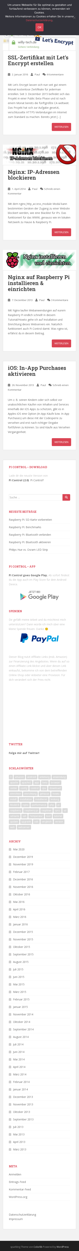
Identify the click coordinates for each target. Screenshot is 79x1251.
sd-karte (14, 816)
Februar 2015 (21, 999)
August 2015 (21, 962)
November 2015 (23, 939)
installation (26, 799)
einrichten (15, 793)
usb (36, 821)
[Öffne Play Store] (39, 594)
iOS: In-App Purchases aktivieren (37, 370)
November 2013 (23, 1104)
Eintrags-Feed (17, 1182)
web (12, 827)
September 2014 (23, 1029)
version (59, 821)
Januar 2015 (20, 1007)
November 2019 (23, 864)
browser (55, 782)
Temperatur (36, 816)
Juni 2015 (18, 977)
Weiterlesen (61, 126)
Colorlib (38, 1246)
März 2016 (19, 917)
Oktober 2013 (21, 1112)
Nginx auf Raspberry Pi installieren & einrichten (39, 283)
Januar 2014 (20, 1089)
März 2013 (19, 1149)
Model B (14, 804)
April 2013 (19, 1142)
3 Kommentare (59, 300)
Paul (37, 74)
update (14, 821)
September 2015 (23, 954)
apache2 (26, 782)
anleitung (44, 777)
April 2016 (19, 909)
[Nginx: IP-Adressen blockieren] (39, 155)
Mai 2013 (19, 1134)
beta (44, 782)
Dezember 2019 (23, 857)
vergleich (47, 821)
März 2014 (19, 1074)
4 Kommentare (55, 74)
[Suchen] (66, 497)
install (13, 799)
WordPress (63, 1246)
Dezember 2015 (23, 932)
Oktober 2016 (21, 894)
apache (14, 782)
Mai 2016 (19, 902)
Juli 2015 (18, 969)
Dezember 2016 (23, 879)
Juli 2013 (18, 1127)
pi (59, 804)
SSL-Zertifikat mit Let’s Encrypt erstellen (38, 60)
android (31, 777)
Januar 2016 (20, 924)
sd (65, 810)
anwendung (59, 777)
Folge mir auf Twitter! (24, 753)
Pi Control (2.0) (19, 480)
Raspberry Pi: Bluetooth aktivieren (30, 542)
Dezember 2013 (23, 1097)
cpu (44, 788)
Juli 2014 (18, 1044)
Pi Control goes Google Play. (28, 575)
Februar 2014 (21, 1082)
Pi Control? (37, 480)
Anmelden (15, 1174)
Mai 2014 (19, 1059)
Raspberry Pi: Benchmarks (25, 527)
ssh (24, 816)
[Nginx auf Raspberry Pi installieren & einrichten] (39, 260)
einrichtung (30, 793)
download (55, 788)
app (37, 782)
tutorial (58, 816)
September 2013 (23, 1119)
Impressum (16, 1219)
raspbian (46, 810)
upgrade (26, 821)
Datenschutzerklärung (22, 1214)
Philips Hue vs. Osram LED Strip (28, 549)
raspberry (15, 810)
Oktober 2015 (21, 947)
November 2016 (23, 887)
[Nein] (74, 18)
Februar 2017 (21, 872)
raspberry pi (31, 810)
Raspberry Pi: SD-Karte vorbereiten (30, 519)
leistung (55, 799)
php (52, 804)
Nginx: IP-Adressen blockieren (34, 174)
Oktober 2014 (21, 1022)
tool (48, 816)
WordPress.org (18, 1197)
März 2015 (19, 992)
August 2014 (21, 1037)
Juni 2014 (18, 1052)
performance (39, 804)
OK (39, 27)
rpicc (57, 810)
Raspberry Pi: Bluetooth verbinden (30, 534)
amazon (19, 777)
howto (56, 793)
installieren (41, 799)
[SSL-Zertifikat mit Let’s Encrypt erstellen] (39, 41)
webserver (24, 827)
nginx (25, 804)
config (24, 788)
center (13, 788)
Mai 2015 (19, 984)
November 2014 (23, 1014)
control (35, 788)
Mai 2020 (19, 849)
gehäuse (44, 793)
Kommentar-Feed (20, 1189)
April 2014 (19, 1067)
